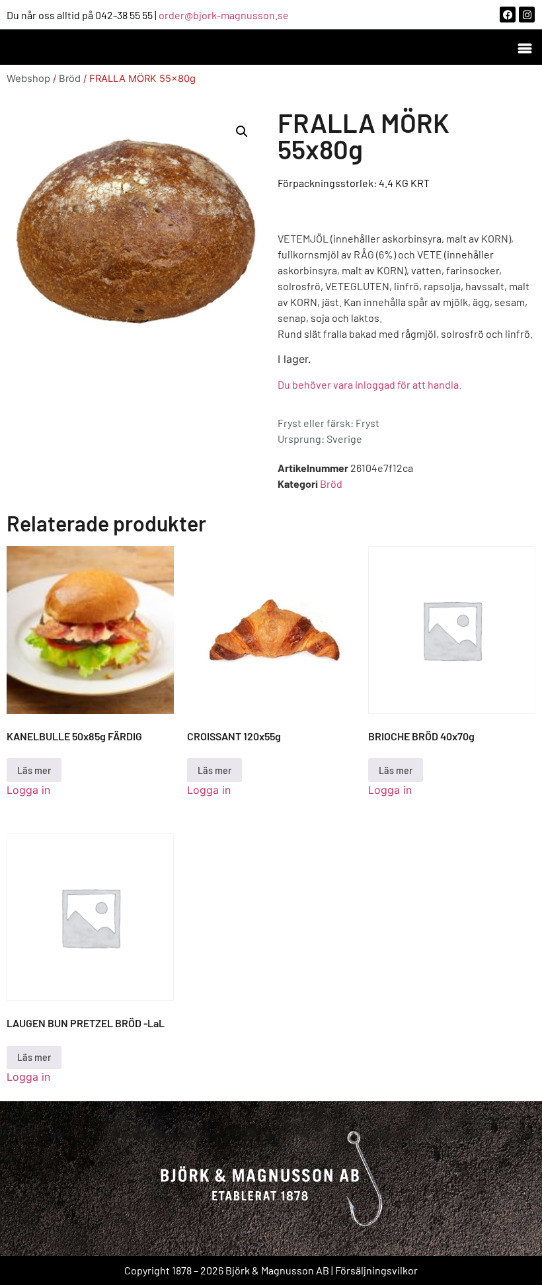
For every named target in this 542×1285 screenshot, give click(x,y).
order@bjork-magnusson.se (224, 15)
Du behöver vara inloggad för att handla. (369, 384)
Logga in (28, 790)
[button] (524, 47)
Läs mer (34, 769)
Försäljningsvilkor (376, 1270)
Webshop (28, 79)
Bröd (70, 79)
